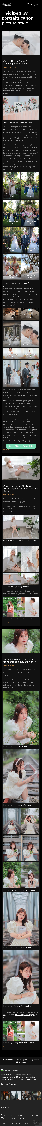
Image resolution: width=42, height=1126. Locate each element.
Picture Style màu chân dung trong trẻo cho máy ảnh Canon (19, 660)
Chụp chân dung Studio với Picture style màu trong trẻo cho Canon (20, 488)
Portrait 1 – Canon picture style (22, 509)
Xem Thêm (6, 450)
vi (39, 4)
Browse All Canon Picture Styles (21, 446)
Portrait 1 (15, 158)
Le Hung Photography (17, 1118)
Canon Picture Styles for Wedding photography (16, 62)
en (37, 4)
